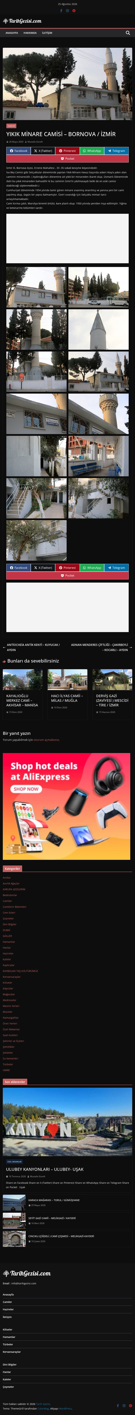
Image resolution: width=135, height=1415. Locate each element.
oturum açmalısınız (46, 740)
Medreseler (9, 1000)
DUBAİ (6, 930)
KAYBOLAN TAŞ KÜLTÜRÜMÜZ (20, 971)
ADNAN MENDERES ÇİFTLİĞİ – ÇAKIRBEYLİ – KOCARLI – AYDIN (99, 647)
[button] (36, 287)
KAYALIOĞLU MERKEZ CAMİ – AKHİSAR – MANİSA (22, 700)
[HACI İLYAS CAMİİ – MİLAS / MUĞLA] (67, 672)
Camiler (11, 126)
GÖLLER (7, 936)
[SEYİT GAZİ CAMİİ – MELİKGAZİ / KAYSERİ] (14, 1221)
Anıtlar (7, 877)
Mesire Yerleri (11, 1006)
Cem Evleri (9, 912)
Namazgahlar (11, 1017)
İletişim (47, 32)
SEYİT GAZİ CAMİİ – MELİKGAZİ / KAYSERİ (52, 1218)
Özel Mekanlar (11, 1029)
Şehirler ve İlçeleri (13, 1041)
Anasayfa (12, 32)
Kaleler (7, 959)
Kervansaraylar (12, 976)
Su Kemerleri (10, 1058)
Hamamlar (9, 941)
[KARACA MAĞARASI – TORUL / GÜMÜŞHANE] (14, 1203)
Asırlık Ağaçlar (11, 883)
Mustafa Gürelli (35, 141)
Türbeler (8, 1064)
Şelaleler (8, 1052)
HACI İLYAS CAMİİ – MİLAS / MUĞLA (67, 698)
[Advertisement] (67, 238)
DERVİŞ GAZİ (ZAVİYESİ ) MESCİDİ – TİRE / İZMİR (112, 700)
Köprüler (8, 988)
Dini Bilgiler (10, 924)
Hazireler (8, 953)
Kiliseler (7, 982)
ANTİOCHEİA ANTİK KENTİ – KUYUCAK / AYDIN (33, 647)
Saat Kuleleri (10, 1035)
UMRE (6, 1070)
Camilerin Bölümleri (14, 906)
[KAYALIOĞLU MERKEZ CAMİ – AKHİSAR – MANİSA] (22, 672)
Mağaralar (9, 994)
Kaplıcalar (9, 965)
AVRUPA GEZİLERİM (14, 889)
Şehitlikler (9, 1046)
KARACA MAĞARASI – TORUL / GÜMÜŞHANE (54, 1200)
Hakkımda (30, 32)
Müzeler (7, 1011)
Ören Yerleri (10, 1023)
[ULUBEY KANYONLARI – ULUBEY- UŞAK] (67, 1122)
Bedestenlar (10, 895)
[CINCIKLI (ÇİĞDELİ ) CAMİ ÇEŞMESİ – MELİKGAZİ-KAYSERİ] (14, 1239)
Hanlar (7, 947)
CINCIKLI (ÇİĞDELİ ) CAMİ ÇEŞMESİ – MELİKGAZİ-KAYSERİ (61, 1236)
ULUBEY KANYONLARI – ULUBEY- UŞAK (44, 1169)
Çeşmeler (8, 918)
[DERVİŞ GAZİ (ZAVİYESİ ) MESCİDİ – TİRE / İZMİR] (112, 672)
